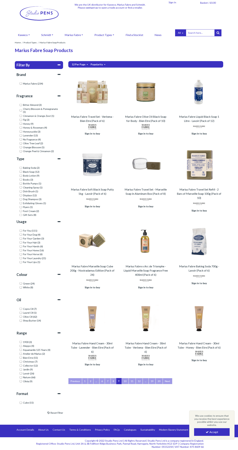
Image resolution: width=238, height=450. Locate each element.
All (179, 32)
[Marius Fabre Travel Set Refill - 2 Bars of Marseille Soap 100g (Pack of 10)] (199, 164)
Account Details (25, 429)
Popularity (97, 64)
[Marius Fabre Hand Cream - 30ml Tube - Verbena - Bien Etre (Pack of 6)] (146, 318)
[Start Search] (217, 32)
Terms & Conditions (80, 429)
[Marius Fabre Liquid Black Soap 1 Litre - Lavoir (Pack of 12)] (199, 91)
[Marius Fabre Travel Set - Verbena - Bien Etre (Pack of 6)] (92, 91)
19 (152, 381)
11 (132, 381)
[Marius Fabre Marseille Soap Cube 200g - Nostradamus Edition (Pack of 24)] (92, 241)
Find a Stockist (134, 34)
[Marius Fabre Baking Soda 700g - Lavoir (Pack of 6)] (199, 241)
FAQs (117, 429)
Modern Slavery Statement (173, 429)
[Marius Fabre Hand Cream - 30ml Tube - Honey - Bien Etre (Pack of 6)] (199, 318)
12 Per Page (79, 64)
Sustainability (147, 429)
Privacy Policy (102, 429)
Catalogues (130, 429)
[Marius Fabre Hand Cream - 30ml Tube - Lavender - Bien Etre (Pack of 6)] (92, 318)
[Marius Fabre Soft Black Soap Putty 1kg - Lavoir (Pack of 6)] (92, 164)
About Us (43, 429)
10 (125, 381)
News (158, 34)
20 (159, 381)
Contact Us (59, 429)
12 (139, 381)
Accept (213, 432)
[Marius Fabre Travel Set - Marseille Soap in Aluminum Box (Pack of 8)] (146, 164)
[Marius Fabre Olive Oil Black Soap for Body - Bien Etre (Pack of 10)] (146, 91)
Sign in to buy (92, 133)
